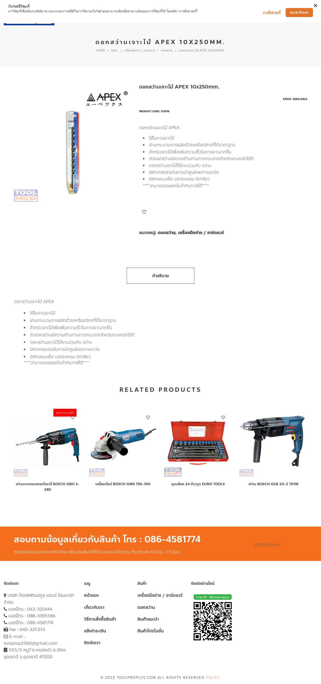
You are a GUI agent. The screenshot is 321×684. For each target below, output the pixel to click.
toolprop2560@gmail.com (31, 643)
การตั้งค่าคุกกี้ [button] (272, 12)
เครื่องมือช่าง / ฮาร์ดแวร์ (139, 50)
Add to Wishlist (144, 212)
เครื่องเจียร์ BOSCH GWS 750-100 (122, 484)
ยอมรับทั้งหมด (299, 12)
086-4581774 (40, 622)
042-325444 (39, 609)
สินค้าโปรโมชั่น (150, 631)
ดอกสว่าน (167, 50)
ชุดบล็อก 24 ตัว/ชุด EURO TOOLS (198, 484)
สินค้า (114, 50)
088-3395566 (41, 616)
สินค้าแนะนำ (148, 619)
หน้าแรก (91, 595)
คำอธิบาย (160, 275)
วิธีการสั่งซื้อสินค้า (100, 619)
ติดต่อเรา (92, 642)
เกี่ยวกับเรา (94, 607)
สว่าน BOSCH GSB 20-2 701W (273, 484)
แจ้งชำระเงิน (95, 631)
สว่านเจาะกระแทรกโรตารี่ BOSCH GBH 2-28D (47, 486)
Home (100, 50)
